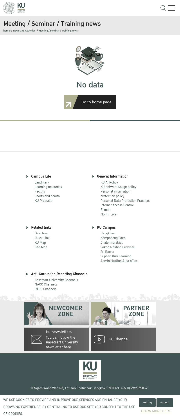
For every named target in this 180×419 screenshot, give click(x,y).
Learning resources (48, 186)
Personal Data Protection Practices (125, 200)
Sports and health (47, 196)
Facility (40, 191)
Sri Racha (107, 251)
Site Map (41, 247)
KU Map (40, 242)
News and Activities (24, 31)
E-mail (105, 209)
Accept (164, 402)
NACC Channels (46, 284)
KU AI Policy (109, 182)
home (6, 31)
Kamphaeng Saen (113, 238)
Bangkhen (108, 233)
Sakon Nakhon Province (118, 245)
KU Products (43, 200)
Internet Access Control (117, 205)
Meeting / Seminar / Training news (58, 31)
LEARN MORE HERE (156, 411)
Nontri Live (109, 214)
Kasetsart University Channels (56, 280)
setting (147, 402)
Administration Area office (119, 258)
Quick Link (42, 238)
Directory (41, 233)
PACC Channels (45, 289)
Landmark (42, 182)
